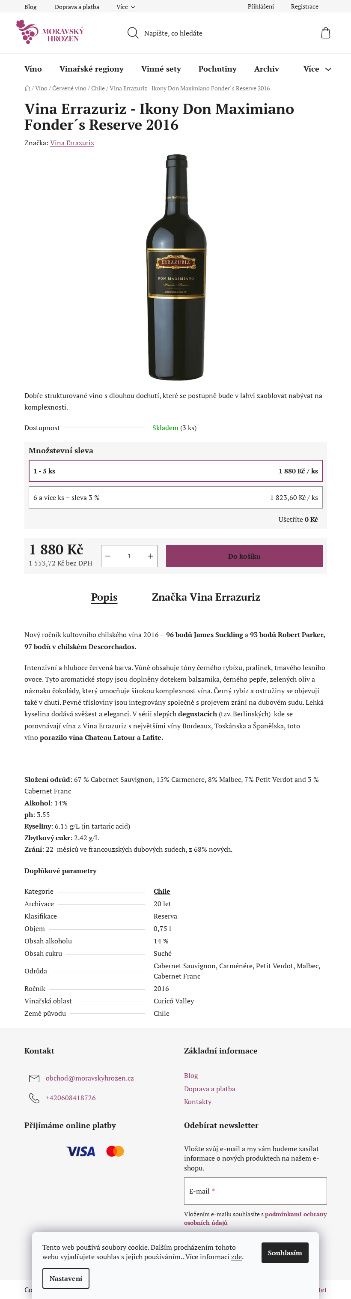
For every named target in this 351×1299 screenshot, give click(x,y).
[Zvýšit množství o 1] (150, 556)
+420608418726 (71, 1097)
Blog (30, 7)
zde (236, 1256)
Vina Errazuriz (72, 142)
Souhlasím (285, 1252)
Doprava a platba (77, 7)
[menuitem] (33, 68)
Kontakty (197, 1101)
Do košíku (244, 556)
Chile (162, 891)
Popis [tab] (104, 597)
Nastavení (66, 1278)
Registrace (304, 6)
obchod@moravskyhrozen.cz (90, 1078)
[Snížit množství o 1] (107, 556)
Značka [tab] (206, 597)
